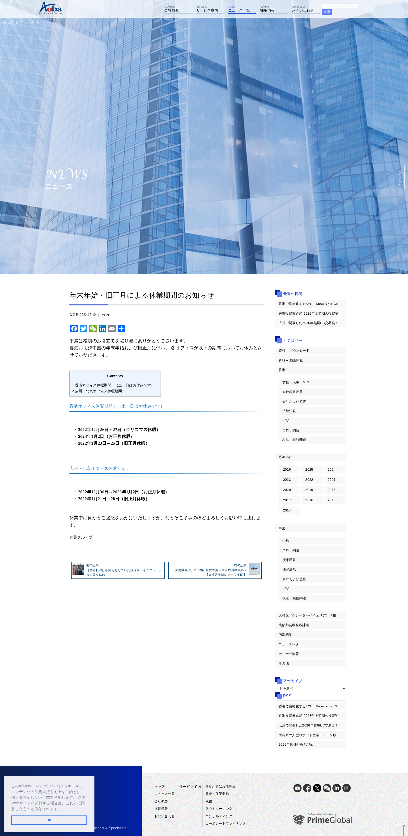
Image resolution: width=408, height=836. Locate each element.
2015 (332, 500)
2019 (309, 490)
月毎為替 (285, 457)
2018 (332, 490)
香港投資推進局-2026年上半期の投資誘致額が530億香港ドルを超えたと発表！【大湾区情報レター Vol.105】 (312, 313)
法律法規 (289, 411)
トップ (8, 22)
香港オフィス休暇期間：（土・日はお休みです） (115, 385)
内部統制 (285, 634)
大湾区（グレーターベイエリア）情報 (307, 615)
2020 (287, 490)
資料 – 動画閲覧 (291, 360)
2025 (309, 469)
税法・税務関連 (294, 440)
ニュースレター (290, 644)
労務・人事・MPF (296, 382)
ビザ (285, 420)
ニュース (27, 22)
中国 (282, 528)
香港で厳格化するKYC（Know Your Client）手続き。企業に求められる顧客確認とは (312, 304)
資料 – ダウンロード (294, 350)
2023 (287, 479)
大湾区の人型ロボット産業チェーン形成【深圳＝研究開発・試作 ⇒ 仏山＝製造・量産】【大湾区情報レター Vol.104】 (312, 735)
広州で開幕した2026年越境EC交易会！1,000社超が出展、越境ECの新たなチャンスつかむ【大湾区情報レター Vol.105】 (312, 323)
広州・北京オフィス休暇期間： (100, 391)
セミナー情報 (289, 654)
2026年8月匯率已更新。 (297, 744)
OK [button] (49, 820)
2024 (332, 469)
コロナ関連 (290, 430)
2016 (309, 500)
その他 (105, 315)
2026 (287, 469)
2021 (332, 479)
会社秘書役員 (292, 392)
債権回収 (289, 560)
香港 (282, 370)
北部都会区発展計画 (294, 625)
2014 (287, 510)
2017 (287, 500)
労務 (285, 541)
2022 (309, 479)
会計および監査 (294, 401)
